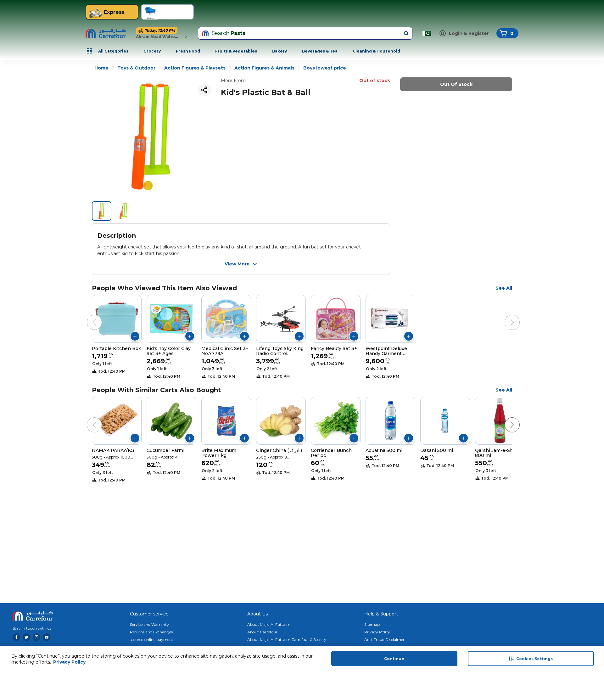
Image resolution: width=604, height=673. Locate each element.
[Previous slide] (88, 316)
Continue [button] (394, 658)
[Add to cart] (135, 336)
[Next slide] (506, 316)
